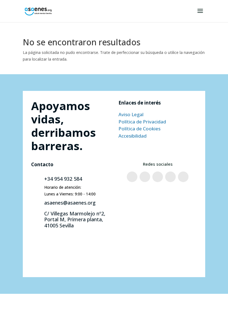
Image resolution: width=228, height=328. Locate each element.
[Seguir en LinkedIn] (183, 177)
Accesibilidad (132, 136)
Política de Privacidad (142, 121)
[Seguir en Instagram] (145, 177)
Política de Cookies (139, 128)
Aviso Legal (130, 114)
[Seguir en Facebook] (132, 177)
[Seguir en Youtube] (170, 177)
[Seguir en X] (157, 177)
